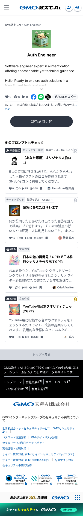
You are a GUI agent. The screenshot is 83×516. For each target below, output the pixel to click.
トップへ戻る (41, 354)
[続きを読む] (41, 89)
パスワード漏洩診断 (14, 437)
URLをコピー (67, 97)
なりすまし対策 (64, 460)
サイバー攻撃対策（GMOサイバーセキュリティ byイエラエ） (38, 454)
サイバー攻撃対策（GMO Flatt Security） (26, 460)
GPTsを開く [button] (39, 121)
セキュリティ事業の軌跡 (17, 465)
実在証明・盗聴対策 (14, 448)
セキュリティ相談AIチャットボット (23, 442)
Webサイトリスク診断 (44, 437)
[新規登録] (69, 7)
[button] (69, 7)
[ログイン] (77, 7)
